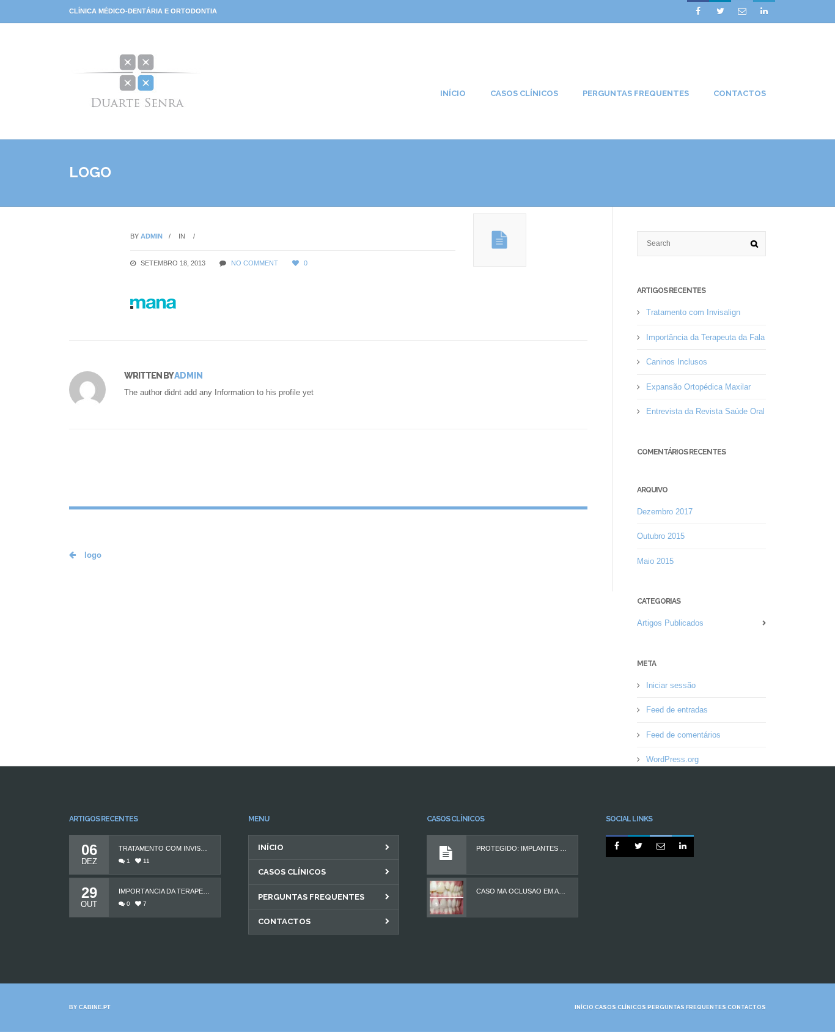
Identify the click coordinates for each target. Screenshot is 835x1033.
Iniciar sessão (671, 685)
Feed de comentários (683, 734)
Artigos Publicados (670, 623)
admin (152, 236)
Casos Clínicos (292, 871)
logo (91, 555)
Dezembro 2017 (665, 511)
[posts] (499, 240)
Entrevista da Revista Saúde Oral (705, 411)
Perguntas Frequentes (311, 897)
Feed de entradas (677, 709)
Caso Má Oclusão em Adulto (522, 891)
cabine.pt (95, 1007)
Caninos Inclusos (676, 361)
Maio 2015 (655, 561)
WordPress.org (672, 759)
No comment (254, 263)
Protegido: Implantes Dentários (522, 848)
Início (271, 847)
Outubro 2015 (661, 536)
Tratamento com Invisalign (693, 312)
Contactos (284, 921)
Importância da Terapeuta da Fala (705, 337)
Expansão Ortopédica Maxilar (698, 386)
